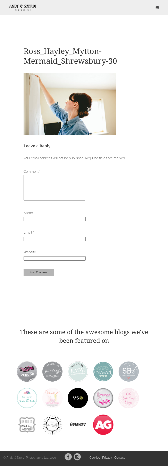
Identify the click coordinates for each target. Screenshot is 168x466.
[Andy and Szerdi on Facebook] (68, 459)
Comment (32, 172)
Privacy (107, 457)
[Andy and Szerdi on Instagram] (77, 459)
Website (30, 252)
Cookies (95, 457)
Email (29, 232)
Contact (119, 457)
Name (29, 213)
